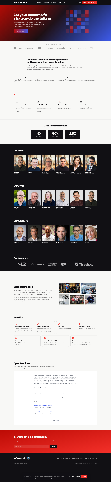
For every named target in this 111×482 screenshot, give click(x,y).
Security (81, 458)
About (60, 2)
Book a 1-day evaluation (88, 2)
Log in (79, 2)
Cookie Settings (87, 458)
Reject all (78, 476)
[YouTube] (96, 458)
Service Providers (75, 458)
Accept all (84, 476)
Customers (46, 2)
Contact (65, 2)
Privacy (58, 458)
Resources (53, 2)
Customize (71, 476)
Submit (53, 446)
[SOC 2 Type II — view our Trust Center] (28, 458)
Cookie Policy (67, 458)
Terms (62, 458)
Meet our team (20, 31)
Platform (39, 2)
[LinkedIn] (93, 458)
